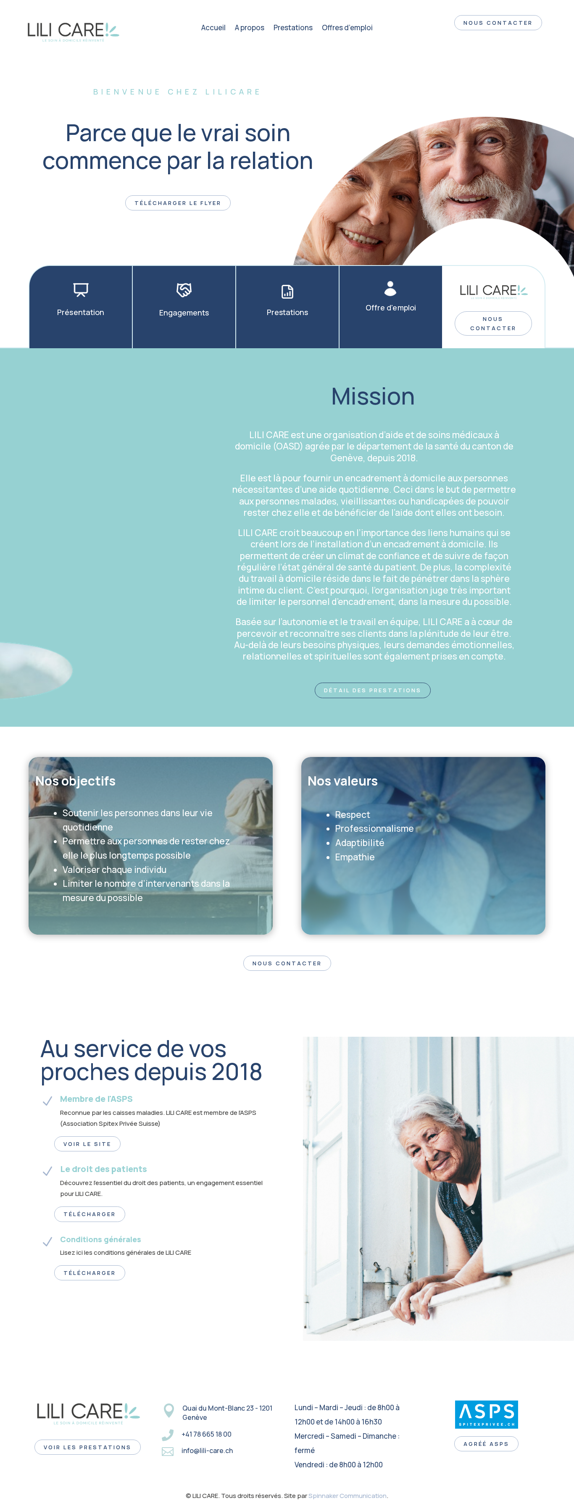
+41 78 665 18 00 (207, 1434)
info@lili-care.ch (207, 1450)
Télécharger (89, 1214)
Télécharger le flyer (177, 203)
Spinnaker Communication (347, 1495)
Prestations (293, 28)
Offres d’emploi (347, 28)
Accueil (213, 28)
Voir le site (87, 1144)
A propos (249, 28)
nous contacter (498, 22)
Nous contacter (493, 323)
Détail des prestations (372, 690)
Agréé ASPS (486, 1444)
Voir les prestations (88, 1447)
